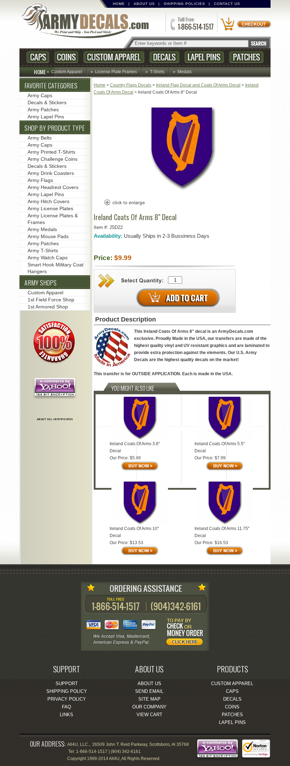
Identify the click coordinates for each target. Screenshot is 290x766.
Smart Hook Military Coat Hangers (55, 268)
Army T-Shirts (43, 250)
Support (67, 683)
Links (66, 714)
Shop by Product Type (54, 127)
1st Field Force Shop (51, 299)
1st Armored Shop (48, 307)
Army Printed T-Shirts (51, 152)
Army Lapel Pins (46, 116)
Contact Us (227, 4)
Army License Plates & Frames (53, 219)
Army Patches (43, 109)
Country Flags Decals (130, 85)
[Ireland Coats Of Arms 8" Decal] (182, 189)
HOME (40, 72)
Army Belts (40, 138)
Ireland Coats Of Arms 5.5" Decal (220, 447)
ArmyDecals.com (88, 21)
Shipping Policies (184, 4)
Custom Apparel (113, 57)
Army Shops (40, 282)
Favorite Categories (50, 85)
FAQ (66, 706)
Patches (246, 57)
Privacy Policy (66, 699)
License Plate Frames (116, 71)
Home (119, 4)
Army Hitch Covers (48, 201)
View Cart (149, 714)
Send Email (149, 691)
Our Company (149, 706)
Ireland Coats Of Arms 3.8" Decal (135, 447)
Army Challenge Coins (52, 159)
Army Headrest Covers (53, 187)
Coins (66, 57)
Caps (38, 57)
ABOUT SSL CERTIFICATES (55, 419)
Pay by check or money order (186, 633)
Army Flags (40, 180)
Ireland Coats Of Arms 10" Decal (134, 532)
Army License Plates (50, 208)
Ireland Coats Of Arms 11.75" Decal (222, 532)
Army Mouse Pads (48, 236)
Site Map (149, 699)
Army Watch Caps (48, 257)
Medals (185, 71)
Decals (164, 57)
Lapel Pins (204, 57)
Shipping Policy (66, 691)
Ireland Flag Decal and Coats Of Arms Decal (198, 85)
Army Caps (40, 95)
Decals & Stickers (47, 102)
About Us (144, 4)
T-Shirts (157, 71)
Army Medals (42, 229)
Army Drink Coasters (51, 173)
